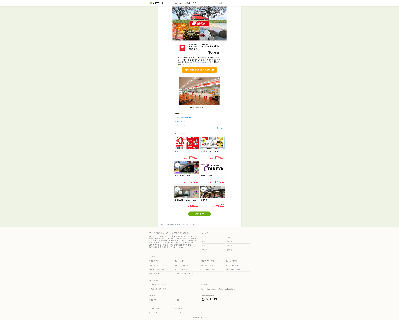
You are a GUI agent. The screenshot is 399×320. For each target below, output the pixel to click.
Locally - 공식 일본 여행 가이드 (184, 274)
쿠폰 (194, 3)
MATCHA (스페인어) (181, 269)
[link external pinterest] (212, 300)
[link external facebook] (203, 300)
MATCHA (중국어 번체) (207, 261)
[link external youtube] (216, 300)
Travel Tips (178, 3)
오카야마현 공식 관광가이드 (158, 285)
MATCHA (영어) (180, 261)
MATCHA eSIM (154, 274)
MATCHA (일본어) (155, 261)
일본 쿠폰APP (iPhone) (207, 269)
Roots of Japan (206, 285)
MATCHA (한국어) (155, 265)
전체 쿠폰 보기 (199, 214)
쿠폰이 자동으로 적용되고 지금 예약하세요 (199, 70)
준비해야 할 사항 (180, 122)
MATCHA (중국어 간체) (182, 265)
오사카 (229, 237)
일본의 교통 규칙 (180, 126)
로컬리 (187, 3)
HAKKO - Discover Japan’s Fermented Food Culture (218, 289)
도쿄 (203, 237)
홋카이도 (229, 241)
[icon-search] (248, 3)
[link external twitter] (207, 300)
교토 (203, 241)
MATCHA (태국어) (231, 261)
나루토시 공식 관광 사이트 (158, 289)
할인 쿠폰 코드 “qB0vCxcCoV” (200, 62)
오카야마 (229, 250)
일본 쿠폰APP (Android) (233, 269)
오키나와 (229, 246)
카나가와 (204, 250)
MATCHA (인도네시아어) (208, 265)
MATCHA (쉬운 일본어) (156, 269)
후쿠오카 (204, 246)
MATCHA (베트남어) (231, 265)
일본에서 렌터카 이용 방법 (183, 118)
